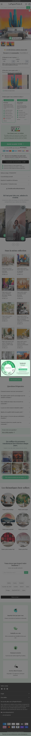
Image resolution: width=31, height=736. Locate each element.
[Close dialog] (29, 360)
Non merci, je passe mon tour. (23, 371)
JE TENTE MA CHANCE (23, 369)
